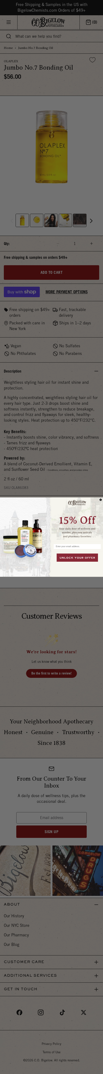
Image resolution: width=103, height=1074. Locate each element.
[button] (77, 519)
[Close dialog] (100, 499)
